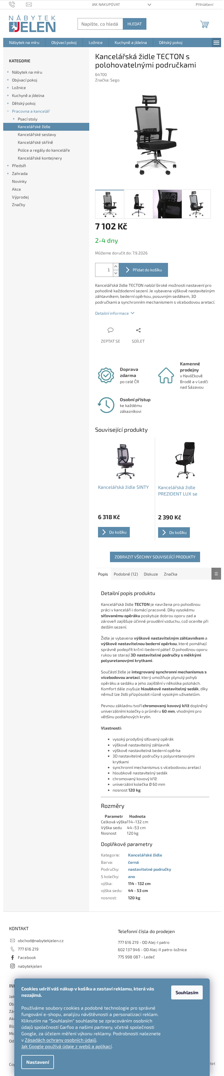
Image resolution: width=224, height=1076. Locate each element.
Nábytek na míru (27, 72)
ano (131, 876)
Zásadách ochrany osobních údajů (60, 1040)
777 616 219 (28, 948)
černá (133, 862)
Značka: (107, 79)
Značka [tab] (170, 573)
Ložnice (19, 87)
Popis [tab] (103, 573)
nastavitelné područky (149, 869)
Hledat (134, 23)
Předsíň (19, 165)
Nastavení (37, 1062)
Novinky (19, 181)
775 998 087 (129, 956)
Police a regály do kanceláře (44, 150)
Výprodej (20, 196)
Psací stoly (27, 118)
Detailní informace (112, 313)
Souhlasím (187, 992)
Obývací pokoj (24, 79)
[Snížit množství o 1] (116, 273)
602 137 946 (129, 949)
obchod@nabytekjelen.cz (41, 940)
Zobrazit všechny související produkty (155, 556)
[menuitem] (24, 42)
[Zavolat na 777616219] (17, 4)
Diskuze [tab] (151, 573)
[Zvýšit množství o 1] (116, 266)
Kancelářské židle (34, 126)
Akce (16, 189)
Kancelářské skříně (35, 142)
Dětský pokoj (24, 103)
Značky (18, 204)
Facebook (27, 957)
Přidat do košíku (147, 269)
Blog (13, 1026)
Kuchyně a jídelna (28, 95)
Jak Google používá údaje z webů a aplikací (66, 1046)
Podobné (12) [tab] (126, 573)
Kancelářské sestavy (37, 134)
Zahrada (20, 173)
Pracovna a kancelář (31, 111)
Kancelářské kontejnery (40, 157)
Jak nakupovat (106, 4)
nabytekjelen (30, 966)
